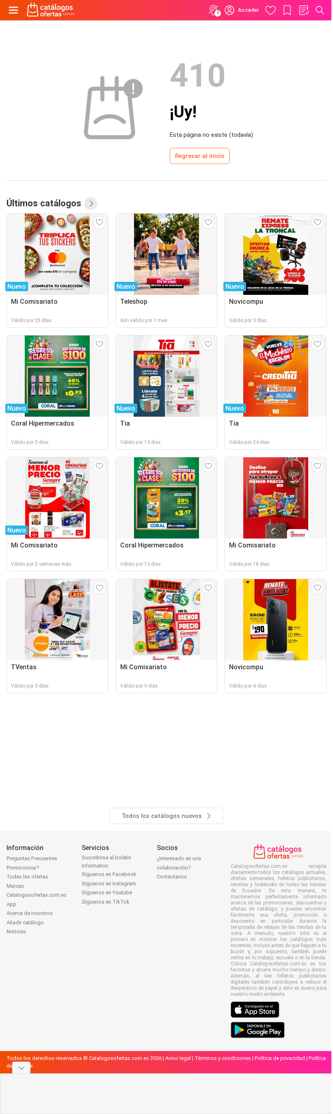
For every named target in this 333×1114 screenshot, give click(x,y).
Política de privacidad (280, 1058)
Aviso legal (178, 1058)
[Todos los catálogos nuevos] (90, 203)
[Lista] (303, 10)
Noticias (16, 931)
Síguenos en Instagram (109, 883)
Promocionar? (22, 868)
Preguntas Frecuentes (31, 858)
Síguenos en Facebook (109, 874)
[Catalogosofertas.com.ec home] (51, 10)
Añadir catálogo (25, 922)
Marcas (15, 886)
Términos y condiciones (223, 1058)
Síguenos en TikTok (106, 902)
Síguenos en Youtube (107, 892)
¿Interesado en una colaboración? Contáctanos (179, 867)
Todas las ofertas (27, 877)
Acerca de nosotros (29, 913)
